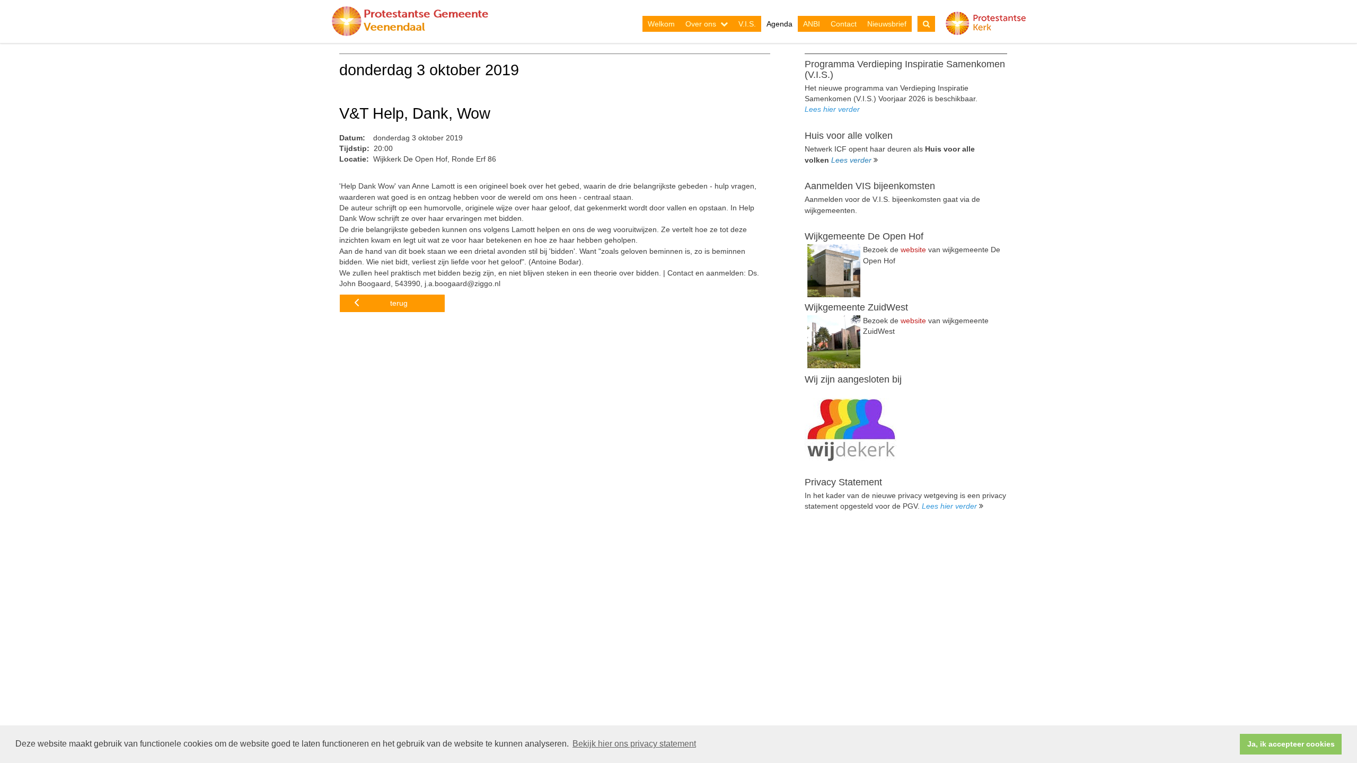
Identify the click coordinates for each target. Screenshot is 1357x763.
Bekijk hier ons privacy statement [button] (634, 743)
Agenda (779, 24)
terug (399, 303)
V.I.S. (747, 24)
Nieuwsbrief (886, 24)
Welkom (661, 24)
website (913, 249)
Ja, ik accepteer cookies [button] (1291, 744)
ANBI (811, 24)
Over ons (700, 24)
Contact (844, 24)
